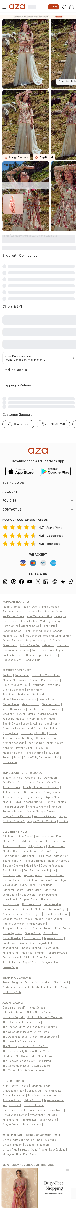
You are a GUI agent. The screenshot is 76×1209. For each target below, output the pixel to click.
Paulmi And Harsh (17, 165)
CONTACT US (11, 509)
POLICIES (9, 500)
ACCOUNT (9, 492)
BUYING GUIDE (13, 483)
